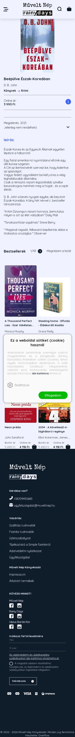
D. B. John (10, 85)
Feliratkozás (19, 681)
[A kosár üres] (69, 9)
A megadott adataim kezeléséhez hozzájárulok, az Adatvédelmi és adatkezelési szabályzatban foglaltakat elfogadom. (33, 666)
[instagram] (19, 605)
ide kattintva (40, 373)
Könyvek (10, 90)
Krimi (24, 90)
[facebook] (11, 605)
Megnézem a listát (59, 251)
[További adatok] (68, 127)
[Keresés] (60, 9)
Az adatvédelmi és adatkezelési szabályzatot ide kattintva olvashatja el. (34, 656)
